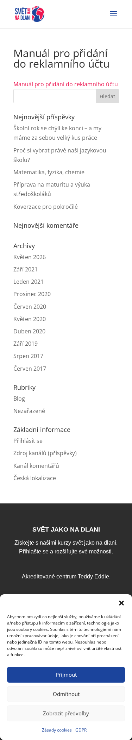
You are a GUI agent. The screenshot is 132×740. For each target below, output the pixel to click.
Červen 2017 (29, 368)
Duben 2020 (29, 331)
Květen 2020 (29, 319)
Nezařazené (29, 411)
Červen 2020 (29, 307)
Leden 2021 (28, 282)
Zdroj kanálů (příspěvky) (45, 453)
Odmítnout (66, 693)
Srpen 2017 (28, 356)
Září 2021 (25, 269)
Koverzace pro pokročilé (45, 207)
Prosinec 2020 (32, 294)
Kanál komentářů (36, 466)
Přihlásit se (28, 441)
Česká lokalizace (34, 478)
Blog (19, 398)
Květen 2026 (29, 257)
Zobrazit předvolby (66, 713)
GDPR (81, 730)
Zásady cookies (57, 730)
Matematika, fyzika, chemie (48, 172)
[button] (121, 603)
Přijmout (66, 674)
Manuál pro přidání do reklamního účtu (65, 84)
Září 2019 (25, 343)
